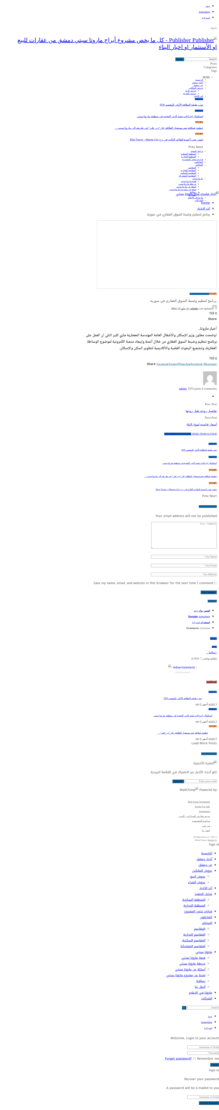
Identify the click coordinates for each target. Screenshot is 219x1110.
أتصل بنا (206, 830)
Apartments (204, 811)
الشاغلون (198, 162)
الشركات (199, 200)
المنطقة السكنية (188, 154)
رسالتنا (214, 647)
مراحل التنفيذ (197, 151)
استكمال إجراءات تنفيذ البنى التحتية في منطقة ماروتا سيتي (170, 116)
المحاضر (199, 165)
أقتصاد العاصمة (203, 294)
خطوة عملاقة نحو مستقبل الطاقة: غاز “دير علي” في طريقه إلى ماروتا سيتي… (159, 128)
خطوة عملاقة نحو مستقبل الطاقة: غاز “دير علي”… (182, 733)
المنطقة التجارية (188, 156)
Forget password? (178, 1059)
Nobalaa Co (212, 840)
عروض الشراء (189, 93)
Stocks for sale (202, 806)
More (206, 77)
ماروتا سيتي (197, 178)
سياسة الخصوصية (201, 821)
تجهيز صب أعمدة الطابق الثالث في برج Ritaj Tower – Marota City (166, 139)
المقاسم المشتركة (187, 175)
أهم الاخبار (193, 294)
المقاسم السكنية (188, 173)
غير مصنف (199, 99)
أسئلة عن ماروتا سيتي (186, 186)
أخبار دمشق (197, 82)
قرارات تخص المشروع (192, 159)
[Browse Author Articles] (210, 384)
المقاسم (192, 167)
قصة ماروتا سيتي (188, 181)
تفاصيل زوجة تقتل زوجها (201, 411)
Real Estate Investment (199, 802)
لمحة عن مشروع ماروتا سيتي (182, 189)
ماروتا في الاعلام (195, 197)
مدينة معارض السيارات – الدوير (194, 816)
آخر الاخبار (199, 122)
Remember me (208, 1059)
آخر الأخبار (198, 96)
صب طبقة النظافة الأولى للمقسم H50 (181, 104)
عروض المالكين (196, 88)
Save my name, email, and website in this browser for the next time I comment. (153, 583)
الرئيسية (199, 80)
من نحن (206, 826)
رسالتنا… (211, 652)
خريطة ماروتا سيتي (187, 184)
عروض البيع (190, 90)
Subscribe (178, 781)
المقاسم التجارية (188, 170)
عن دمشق (198, 85)
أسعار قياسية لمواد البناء (201, 424)
